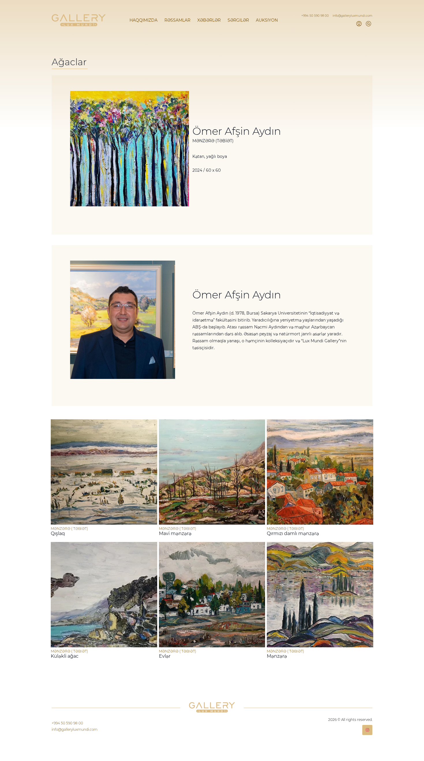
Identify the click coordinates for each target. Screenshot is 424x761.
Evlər (164, 656)
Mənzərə (277, 656)
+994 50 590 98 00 (315, 16)
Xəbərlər (209, 20)
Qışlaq (58, 533)
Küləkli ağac (64, 656)
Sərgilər (238, 20)
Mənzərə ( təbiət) (69, 528)
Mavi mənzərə (175, 533)
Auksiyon (267, 20)
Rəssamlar (177, 20)
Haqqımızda (143, 20)
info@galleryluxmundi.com (352, 16)
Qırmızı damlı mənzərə (293, 533)
